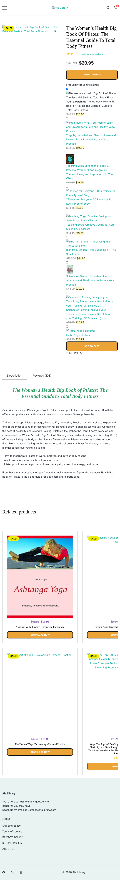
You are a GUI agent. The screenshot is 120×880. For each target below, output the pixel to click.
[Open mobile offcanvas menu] (4, 8)
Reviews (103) (41, 375)
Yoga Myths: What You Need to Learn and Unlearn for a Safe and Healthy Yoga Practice (91, 139)
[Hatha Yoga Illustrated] (80, 330)
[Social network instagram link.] (21, 872)
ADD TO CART (92, 346)
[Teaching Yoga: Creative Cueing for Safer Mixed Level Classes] (92, 216)
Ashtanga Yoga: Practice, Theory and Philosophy (40, 627)
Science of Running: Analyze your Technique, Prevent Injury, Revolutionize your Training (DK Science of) (89, 314)
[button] (55, 31)
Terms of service (12, 831)
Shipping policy (11, 825)
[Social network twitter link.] (12, 872)
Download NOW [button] (40, 635)
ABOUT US (8, 848)
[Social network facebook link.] (3, 872)
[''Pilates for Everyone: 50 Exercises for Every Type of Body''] (92, 191)
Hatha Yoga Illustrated (79, 335)
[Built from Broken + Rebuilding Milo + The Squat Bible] (92, 241)
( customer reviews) (92, 54)
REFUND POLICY (12, 843)
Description (14, 375)
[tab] (14, 376)
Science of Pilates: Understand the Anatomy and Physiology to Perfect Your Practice (90, 280)
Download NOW (92, 74)
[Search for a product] (108, 8)
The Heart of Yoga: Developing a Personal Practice (40, 744)
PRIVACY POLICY (12, 837)
